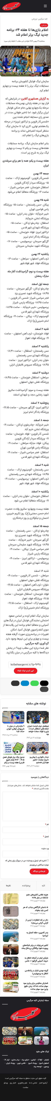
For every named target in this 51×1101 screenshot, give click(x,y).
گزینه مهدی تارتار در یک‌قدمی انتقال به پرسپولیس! (36, 972)
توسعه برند (38, 1066)
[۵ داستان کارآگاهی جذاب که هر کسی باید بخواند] (11, 911)
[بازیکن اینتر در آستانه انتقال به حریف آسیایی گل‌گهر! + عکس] (11, 962)
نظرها (8, 885)
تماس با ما (33, 1083)
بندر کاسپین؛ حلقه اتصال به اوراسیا (37, 934)
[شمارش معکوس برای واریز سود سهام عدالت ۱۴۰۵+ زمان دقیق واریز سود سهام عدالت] (11, 987)
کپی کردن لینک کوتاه (25, 670)
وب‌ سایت (45, 848)
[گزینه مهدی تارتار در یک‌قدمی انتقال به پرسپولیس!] (11, 974)
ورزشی (34, 19)
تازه (43, 885)
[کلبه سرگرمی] (11, 6)
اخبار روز (13, 1083)
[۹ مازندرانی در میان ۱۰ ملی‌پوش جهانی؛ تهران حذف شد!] (13, 717)
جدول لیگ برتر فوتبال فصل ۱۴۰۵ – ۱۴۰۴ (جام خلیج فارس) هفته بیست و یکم (13, 760)
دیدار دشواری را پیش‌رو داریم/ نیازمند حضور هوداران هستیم (39, 759)
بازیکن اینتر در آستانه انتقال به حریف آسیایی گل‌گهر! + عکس (36, 959)
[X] (44, 683)
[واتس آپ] (34, 683)
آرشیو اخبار (43, 1083)
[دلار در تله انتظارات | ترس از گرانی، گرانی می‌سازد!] (11, 924)
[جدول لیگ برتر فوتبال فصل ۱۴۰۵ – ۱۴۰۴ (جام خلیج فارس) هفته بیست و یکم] (13, 748)
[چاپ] (44, 689)
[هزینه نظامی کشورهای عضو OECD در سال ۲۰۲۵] (11, 898)
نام (47, 824)
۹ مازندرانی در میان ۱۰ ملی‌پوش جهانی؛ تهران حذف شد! (15, 728)
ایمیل (46, 836)
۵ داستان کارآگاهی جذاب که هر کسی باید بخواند (35, 909)
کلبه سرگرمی (43, 19)
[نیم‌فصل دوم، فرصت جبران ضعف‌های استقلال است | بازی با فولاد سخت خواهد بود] (38, 717)
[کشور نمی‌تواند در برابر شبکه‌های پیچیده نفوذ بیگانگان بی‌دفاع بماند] (11, 949)
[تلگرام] (25, 683)
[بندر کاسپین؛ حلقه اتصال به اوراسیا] (11, 936)
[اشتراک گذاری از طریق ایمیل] (15, 683)
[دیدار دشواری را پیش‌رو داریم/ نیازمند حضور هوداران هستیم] (38, 748)
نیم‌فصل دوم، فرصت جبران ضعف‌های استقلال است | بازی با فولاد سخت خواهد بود (38, 730)
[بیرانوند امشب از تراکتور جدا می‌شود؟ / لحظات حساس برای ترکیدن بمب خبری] (41, 1040)
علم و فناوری (22, 1083)
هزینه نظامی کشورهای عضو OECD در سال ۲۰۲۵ (37, 896)
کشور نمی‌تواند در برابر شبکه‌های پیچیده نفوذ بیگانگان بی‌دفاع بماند (34, 947)
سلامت (25, 1087)
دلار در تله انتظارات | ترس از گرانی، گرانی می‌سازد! (37, 921)
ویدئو (6, 1083)
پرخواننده (26, 885)
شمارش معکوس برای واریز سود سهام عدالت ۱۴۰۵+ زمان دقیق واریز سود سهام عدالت (35, 986)
